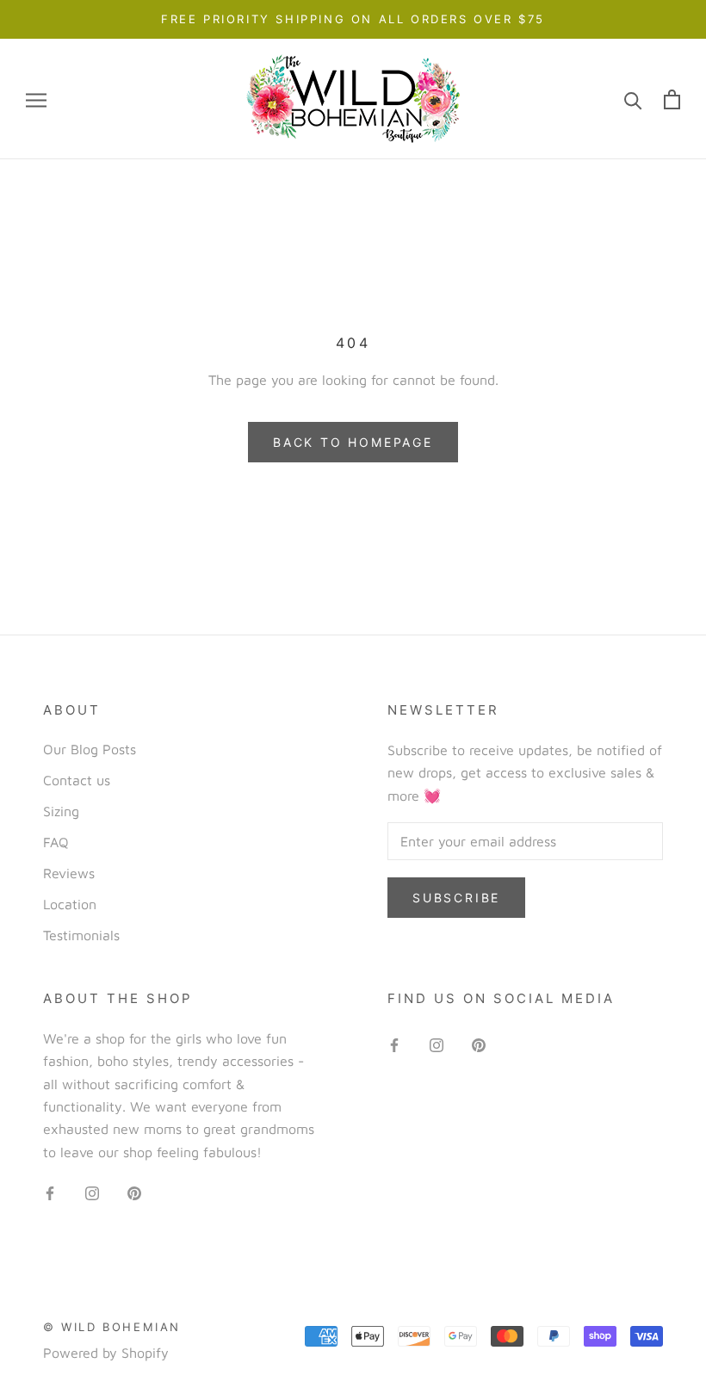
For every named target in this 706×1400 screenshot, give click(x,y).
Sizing (61, 811)
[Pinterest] (134, 1191)
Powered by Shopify (106, 1352)
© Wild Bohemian (112, 1327)
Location (69, 904)
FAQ (56, 842)
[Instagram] (92, 1191)
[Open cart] (672, 99)
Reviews (69, 873)
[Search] (633, 99)
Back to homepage (353, 442)
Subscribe (456, 897)
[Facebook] (50, 1191)
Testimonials (81, 935)
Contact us (76, 780)
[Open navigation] (36, 99)
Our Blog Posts (89, 749)
